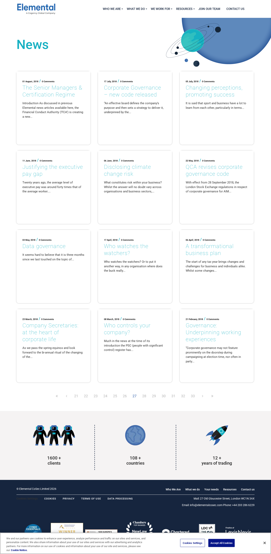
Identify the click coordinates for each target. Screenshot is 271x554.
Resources (229, 489)
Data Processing (120, 498)
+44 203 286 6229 (243, 505)
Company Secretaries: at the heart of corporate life (50, 332)
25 (115, 396)
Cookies (50, 498)
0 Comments (48, 81)
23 (96, 396)
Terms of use (91, 498)
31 (173, 396)
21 (76, 396)
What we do (192, 489)
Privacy (69, 498)
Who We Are (173, 489)
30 (164, 396)
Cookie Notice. (19, 549)
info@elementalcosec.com (206, 505)
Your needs (211, 489)
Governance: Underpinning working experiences (213, 332)
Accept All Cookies (221, 543)
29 (154, 396)
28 (144, 396)
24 (105, 396)
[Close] (264, 543)
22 (86, 396)
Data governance (44, 246)
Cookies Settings (192, 543)
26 (125, 396)
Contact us (248, 489)
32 (183, 396)
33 (193, 396)
